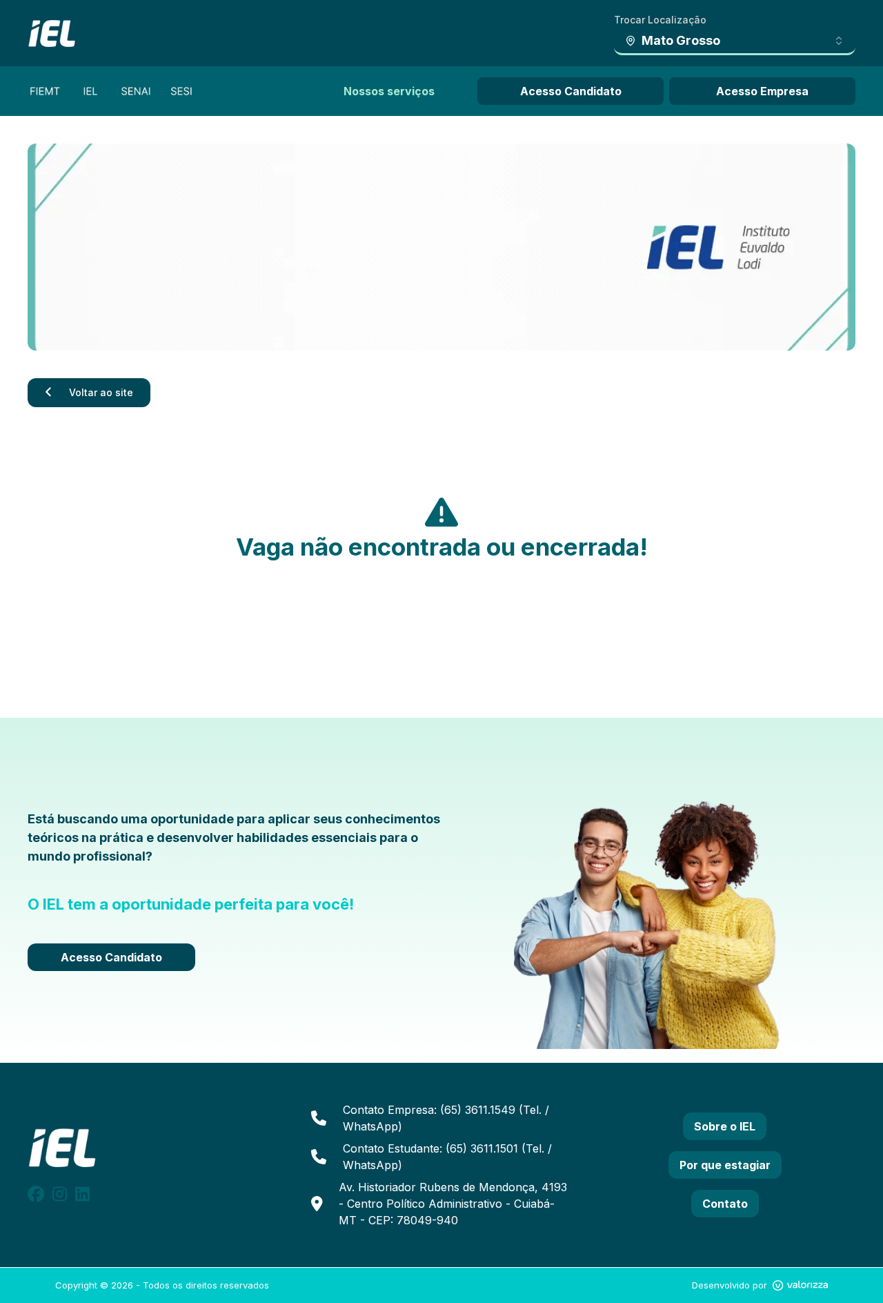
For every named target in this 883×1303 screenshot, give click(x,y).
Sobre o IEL (724, 1126)
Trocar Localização (660, 20)
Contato (725, 1204)
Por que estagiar (725, 1165)
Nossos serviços (389, 91)
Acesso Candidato (571, 91)
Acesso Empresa (762, 91)
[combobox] (734, 41)
